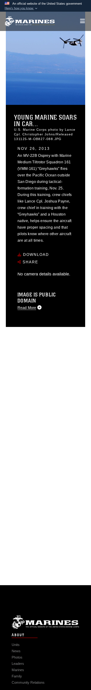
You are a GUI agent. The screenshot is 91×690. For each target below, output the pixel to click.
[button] (21, 8)
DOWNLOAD (35, 255)
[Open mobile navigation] (82, 21)
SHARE (29, 262)
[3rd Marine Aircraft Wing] (30, 21)
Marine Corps (45, 622)
